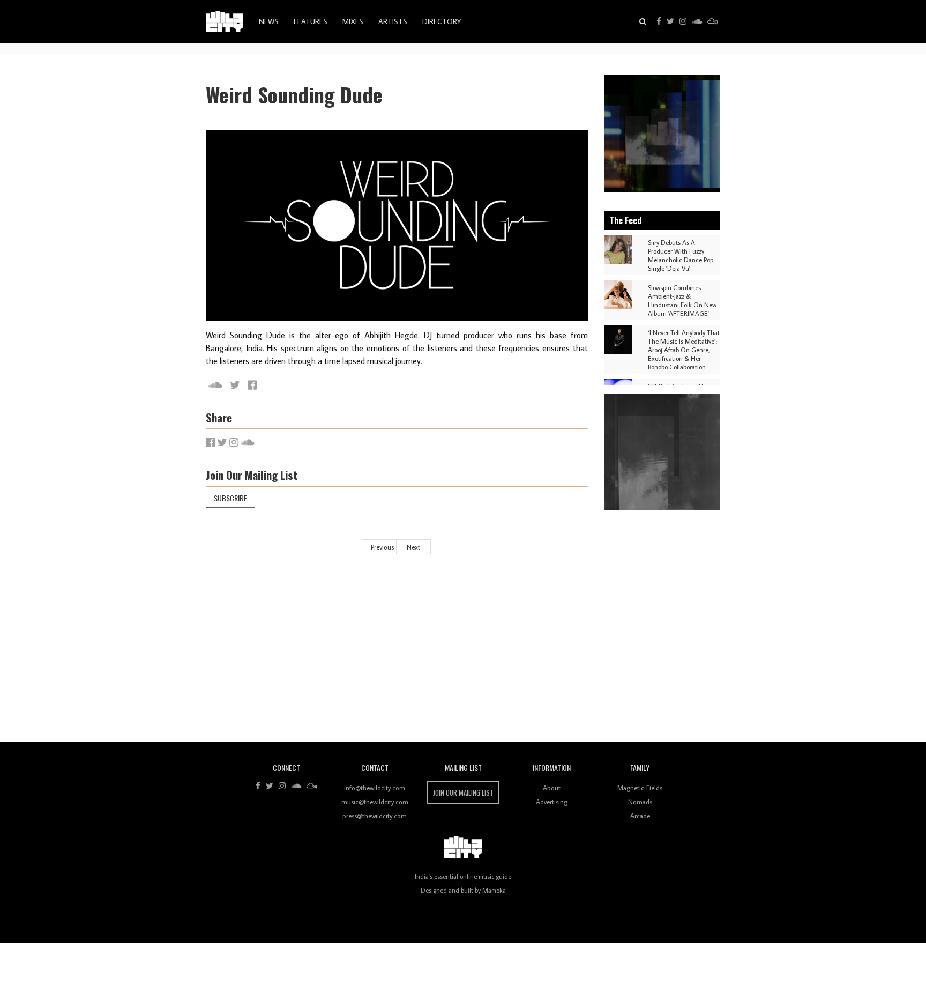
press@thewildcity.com (374, 815)
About (552, 787)
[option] (662, 133)
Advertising (551, 801)
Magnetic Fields (639, 787)
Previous (382, 547)
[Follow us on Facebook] (659, 21)
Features (310, 21)
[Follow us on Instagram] (683, 21)
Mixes (352, 21)
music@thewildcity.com (374, 801)
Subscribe (230, 497)
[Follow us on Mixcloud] (712, 21)
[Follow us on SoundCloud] (697, 21)
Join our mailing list (463, 792)
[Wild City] (463, 847)
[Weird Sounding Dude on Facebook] (252, 385)
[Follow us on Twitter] (670, 21)
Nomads (640, 801)
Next (413, 547)
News (269, 21)
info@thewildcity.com (374, 787)
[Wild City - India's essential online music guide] (224, 21)
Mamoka (494, 890)
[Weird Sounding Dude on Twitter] (235, 385)
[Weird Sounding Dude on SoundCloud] (215, 385)
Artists (392, 21)
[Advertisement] (527, 656)
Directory (441, 21)
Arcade (640, 815)
